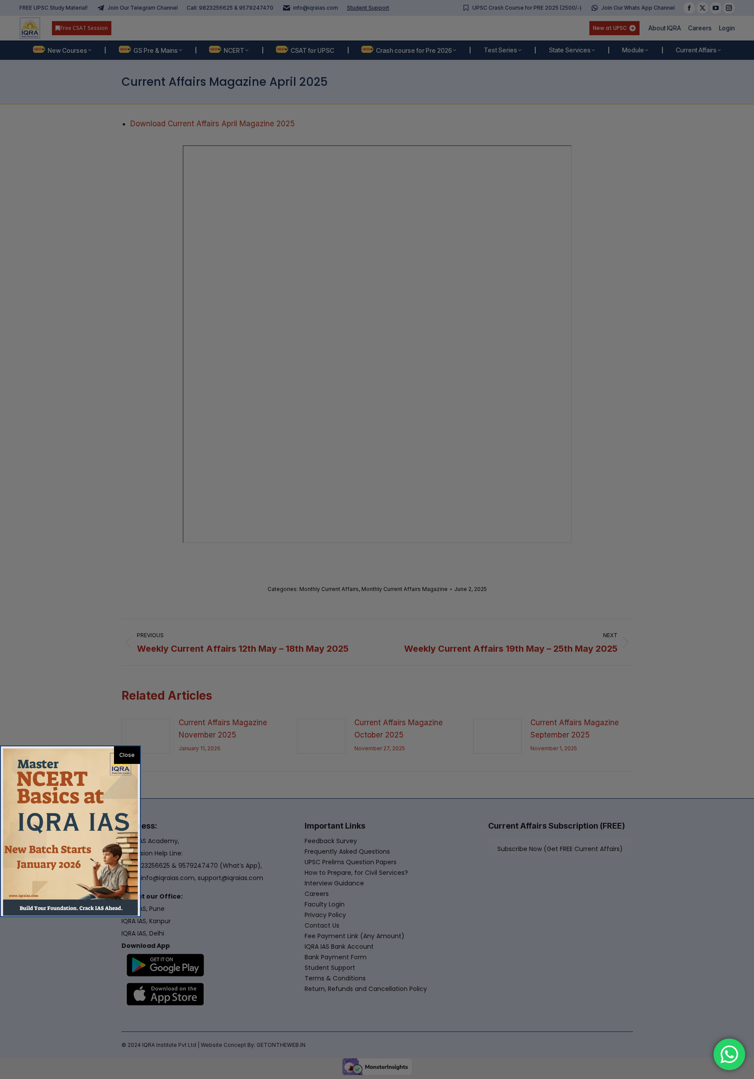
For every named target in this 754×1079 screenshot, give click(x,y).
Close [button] (127, 755)
